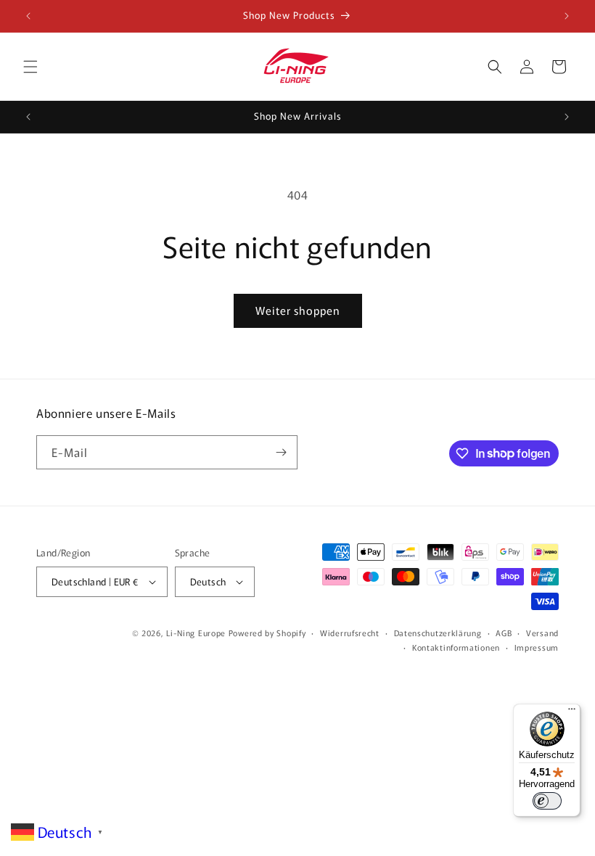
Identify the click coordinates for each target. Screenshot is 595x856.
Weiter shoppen (297, 310)
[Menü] (571, 712)
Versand (542, 632)
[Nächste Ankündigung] (567, 16)
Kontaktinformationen (456, 647)
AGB (504, 632)
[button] (30, 67)
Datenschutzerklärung (438, 632)
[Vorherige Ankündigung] (28, 16)
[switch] (547, 801)
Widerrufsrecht (349, 632)
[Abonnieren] (281, 452)
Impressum (536, 647)
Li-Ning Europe (196, 632)
